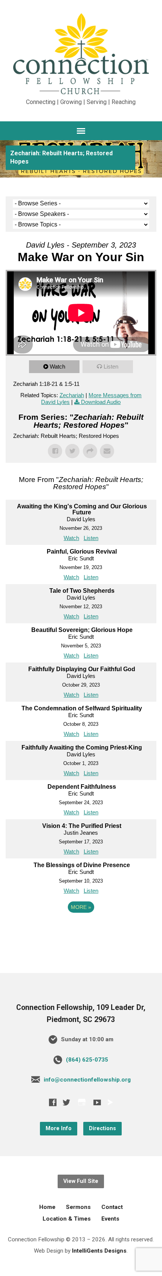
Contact (112, 1207)
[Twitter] (66, 1102)
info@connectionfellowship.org (87, 1079)
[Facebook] (53, 1102)
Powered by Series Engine (81, 927)
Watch (57, 366)
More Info (59, 1128)
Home (47, 1207)
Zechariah (72, 395)
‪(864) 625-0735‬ (87, 1059)
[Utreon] (110, 1102)
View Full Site (80, 1181)
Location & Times (67, 1218)
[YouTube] (97, 1102)
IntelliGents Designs (99, 1250)
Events (110, 1218)
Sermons (78, 1207)
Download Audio (101, 402)
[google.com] (81, 1102)
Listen (111, 366)
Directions (102, 1128)
